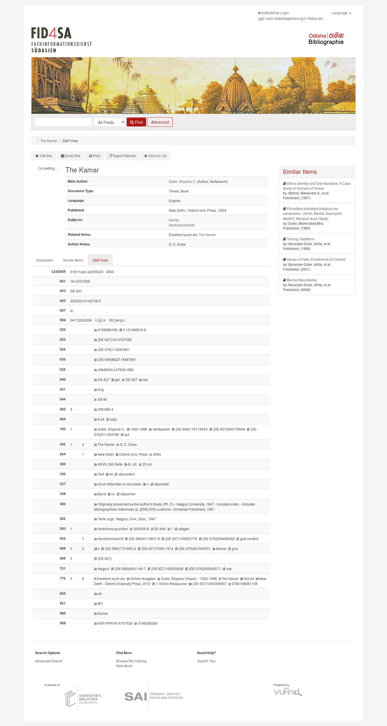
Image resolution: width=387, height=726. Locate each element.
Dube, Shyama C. (182, 181)
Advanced (160, 122)
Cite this (46, 155)
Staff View (100, 260)
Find (138, 122)
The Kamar (48, 140)
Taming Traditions (300, 238)
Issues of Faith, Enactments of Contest (316, 259)
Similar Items (73, 260)
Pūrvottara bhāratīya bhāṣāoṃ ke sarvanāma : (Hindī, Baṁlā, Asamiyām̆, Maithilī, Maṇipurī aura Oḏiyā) (313, 213)
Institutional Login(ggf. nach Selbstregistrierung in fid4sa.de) (290, 15)
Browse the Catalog (131, 660)
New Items (124, 665)
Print (96, 155)
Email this (72, 155)
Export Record (124, 155)
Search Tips (206, 660)
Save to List (157, 155)
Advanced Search (49, 660)
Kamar (174, 219)
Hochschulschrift (181, 224)
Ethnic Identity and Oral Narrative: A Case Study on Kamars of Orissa (317, 185)
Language (340, 12)
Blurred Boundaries (302, 279)
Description (45, 260)
